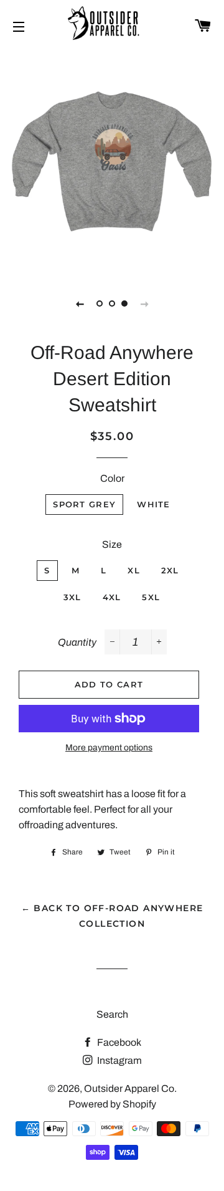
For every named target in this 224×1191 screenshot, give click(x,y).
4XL (112, 597)
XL (134, 570)
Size (112, 544)
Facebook (118, 1042)
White (153, 504)
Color (112, 478)
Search (112, 1014)
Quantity (77, 642)
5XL (151, 597)
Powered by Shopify (112, 1104)
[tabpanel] (112, 162)
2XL (170, 570)
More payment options (108, 747)
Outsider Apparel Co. (130, 1088)
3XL (72, 597)
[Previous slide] (79, 303)
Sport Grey (84, 504)
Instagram (118, 1060)
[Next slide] (144, 303)
